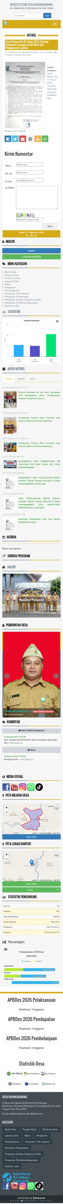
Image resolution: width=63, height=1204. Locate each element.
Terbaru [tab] (9, 378)
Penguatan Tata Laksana (16, 293)
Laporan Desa (11, 281)
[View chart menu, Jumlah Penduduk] (57, 321)
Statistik (13, 311)
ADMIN (31, 250)
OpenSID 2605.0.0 (31, 1200)
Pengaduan (10, 287)
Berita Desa (10, 271)
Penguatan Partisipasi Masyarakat (21, 302)
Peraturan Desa (12, 278)
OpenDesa (16, 1200)
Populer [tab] (21, 378)
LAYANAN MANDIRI (31, 256)
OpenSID (56, 833)
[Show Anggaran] (26, 961)
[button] (5, 949)
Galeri (11, 567)
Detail (30, 889)
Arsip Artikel (15, 368)
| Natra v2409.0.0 (46, 1200)
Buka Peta (32, 836)
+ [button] (6, 807)
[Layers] (56, 807)
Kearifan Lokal (11, 305)
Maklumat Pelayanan (31, 599)
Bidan (7, 284)
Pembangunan (11, 290)
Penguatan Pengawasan (16, 296)
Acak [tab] (32, 378)
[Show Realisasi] (38, 961)
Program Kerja (11, 275)
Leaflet (34, 833)
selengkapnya (15, 735)
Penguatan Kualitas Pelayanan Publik (22, 299)
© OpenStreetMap (45, 833)
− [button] (6, 812)
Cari (47, 15)
